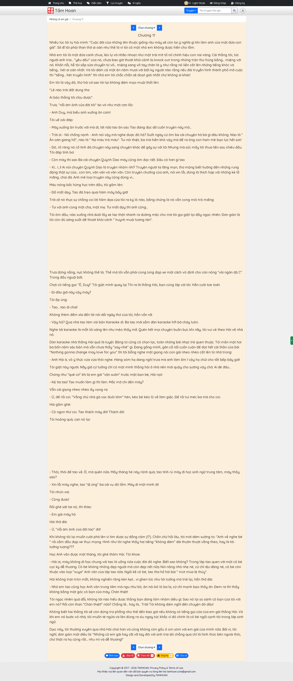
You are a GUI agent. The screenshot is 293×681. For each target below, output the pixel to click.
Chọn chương (146, 27)
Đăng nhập (220, 3)
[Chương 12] (159, 28)
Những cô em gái (58, 19)
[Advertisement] (146, 246)
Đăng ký (240, 3)
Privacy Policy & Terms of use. (166, 667)
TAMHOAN (143, 667)
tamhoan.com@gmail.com (181, 671)
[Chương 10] (133, 28)
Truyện (190, 10)
